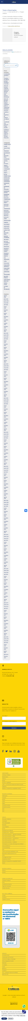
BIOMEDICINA (6, 159)
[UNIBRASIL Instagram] (15, 751)
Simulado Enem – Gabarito (7, 832)
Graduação (4, 821)
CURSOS (4, 817)
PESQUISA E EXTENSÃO (7, 793)
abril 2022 (6, 438)
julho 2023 (6, 398)
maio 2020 (6, 504)
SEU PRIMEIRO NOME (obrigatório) (9, 721)
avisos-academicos (6, 845)
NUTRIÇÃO (6, 244)
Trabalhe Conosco (6, 899)
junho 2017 (6, 604)
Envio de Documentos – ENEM (8, 836)
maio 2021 (6, 470)
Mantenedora (5, 776)
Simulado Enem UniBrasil (7, 830)
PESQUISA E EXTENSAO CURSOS (6, 250)
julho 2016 (6, 637)
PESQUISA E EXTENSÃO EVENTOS (6, 255)
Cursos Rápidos (5, 826)
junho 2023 (6, 400)
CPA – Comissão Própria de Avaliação (10, 972)
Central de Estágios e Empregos (8, 959)
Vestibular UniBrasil (6, 880)
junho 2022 (6, 434)
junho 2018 (6, 570)
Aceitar (4, 1018)
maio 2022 (6, 436)
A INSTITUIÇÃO (5, 773)
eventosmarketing (6, 847)
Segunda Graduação (6, 886)
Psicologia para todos (6, 857)
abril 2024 (6, 369)
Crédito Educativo (6, 888)
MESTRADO (6, 239)
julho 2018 (6, 568)
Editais (3, 803)
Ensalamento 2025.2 (6, 859)
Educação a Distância (6, 819)
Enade (3, 966)
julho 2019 (6, 534)
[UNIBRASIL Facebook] (3, 751)
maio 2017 (6, 606)
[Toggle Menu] (2, 1)
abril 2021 (6, 472)
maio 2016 (6, 640)
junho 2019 (6, 536)
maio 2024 (6, 367)
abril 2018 (6, 574)
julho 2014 (6, 654)
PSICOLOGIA (6, 263)
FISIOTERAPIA (6, 224)
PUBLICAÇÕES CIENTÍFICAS (14, 26)
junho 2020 (6, 502)
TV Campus (4, 964)
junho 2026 (6, 301)
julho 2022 (6, 432)
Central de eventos (6, 807)
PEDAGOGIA (6, 246)
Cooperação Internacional (7, 957)
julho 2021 (6, 466)
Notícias (4, 870)
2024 (3, 809)
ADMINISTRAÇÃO (7, 144)
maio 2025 (6, 337)
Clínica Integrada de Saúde (8, 961)
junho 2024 (6, 365)
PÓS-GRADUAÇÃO (6, 823)
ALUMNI (5, 146)
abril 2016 (6, 642)
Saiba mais (22, 1015)
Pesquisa (4, 797)
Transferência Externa (7, 884)
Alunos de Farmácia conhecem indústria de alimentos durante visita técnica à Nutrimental (6, 91)
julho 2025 (6, 333)
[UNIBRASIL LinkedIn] (11, 751)
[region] (14, 763)
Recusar (10, 1018)
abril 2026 (6, 304)
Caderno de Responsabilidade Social (10, 851)
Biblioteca (4, 968)
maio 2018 (6, 572)
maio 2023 (6, 402)
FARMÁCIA (6, 222)
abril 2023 (6, 403)
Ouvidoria (4, 897)
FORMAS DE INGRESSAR (7, 878)
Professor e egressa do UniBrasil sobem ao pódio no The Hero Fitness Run (6, 133)
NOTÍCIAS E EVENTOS (6, 868)
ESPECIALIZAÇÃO (7, 220)
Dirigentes (4, 786)
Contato (4, 895)
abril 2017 (6, 608)
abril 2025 (6, 338)
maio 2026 (6, 302)
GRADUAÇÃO (6, 226)
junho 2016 (6, 638)
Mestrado (4, 824)
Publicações (4, 795)
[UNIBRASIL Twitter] (7, 751)
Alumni (3, 863)
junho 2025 (6, 335)
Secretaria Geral (5, 955)
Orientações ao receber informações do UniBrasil (12, 843)
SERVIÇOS (4, 953)
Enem (3, 855)
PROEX (3, 799)
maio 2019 (6, 538)
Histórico (4, 778)
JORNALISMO (6, 228)
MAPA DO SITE (5, 974)
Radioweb (4, 962)
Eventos (4, 872)
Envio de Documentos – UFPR (8, 840)
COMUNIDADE (7, 169)
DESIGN (5, 170)
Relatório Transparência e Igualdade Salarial (11, 788)
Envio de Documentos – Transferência (10, 838)
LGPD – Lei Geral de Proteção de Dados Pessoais (12, 784)
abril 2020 (6, 506)
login (13, 52)
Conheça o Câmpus (6, 775)
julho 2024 (6, 364)
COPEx (5, 261)
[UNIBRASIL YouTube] (19, 751)
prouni (3, 828)
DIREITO (5, 172)
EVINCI (3, 801)
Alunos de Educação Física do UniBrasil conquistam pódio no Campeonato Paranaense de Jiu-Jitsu (6, 104)
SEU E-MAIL (5, 716)
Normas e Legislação (6, 782)
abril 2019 (6, 540)
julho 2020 (6, 500)
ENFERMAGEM (6, 178)
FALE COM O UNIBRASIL (7, 893)
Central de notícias (6, 805)
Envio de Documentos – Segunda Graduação (11, 834)
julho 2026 (6, 299)
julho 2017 (6, 602)
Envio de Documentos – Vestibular (9, 842)
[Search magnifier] (17, 65)
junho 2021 (6, 468)
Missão (3, 780)
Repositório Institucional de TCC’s (9, 853)
